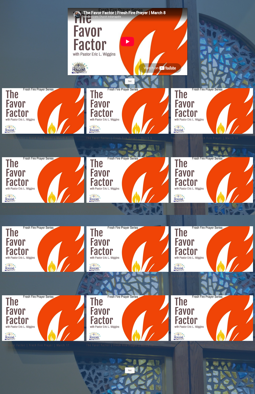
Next (129, 370)
